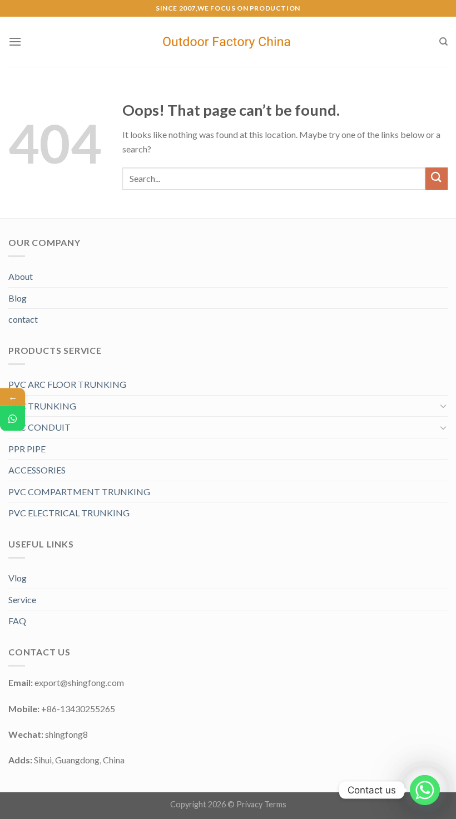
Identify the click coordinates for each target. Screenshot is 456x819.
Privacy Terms (261, 804)
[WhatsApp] (12, 418)
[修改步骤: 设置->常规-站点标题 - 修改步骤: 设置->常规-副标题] (228, 42)
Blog (17, 298)
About (20, 276)
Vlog (17, 578)
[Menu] (15, 41)
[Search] (443, 41)
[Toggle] (443, 405)
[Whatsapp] (425, 790)
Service (22, 599)
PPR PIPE (27, 448)
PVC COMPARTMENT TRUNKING (79, 491)
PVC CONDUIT (39, 427)
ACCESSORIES (37, 470)
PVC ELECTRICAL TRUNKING (69, 512)
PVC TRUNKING (42, 406)
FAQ (17, 620)
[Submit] (436, 178)
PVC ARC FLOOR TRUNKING (67, 384)
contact (23, 319)
